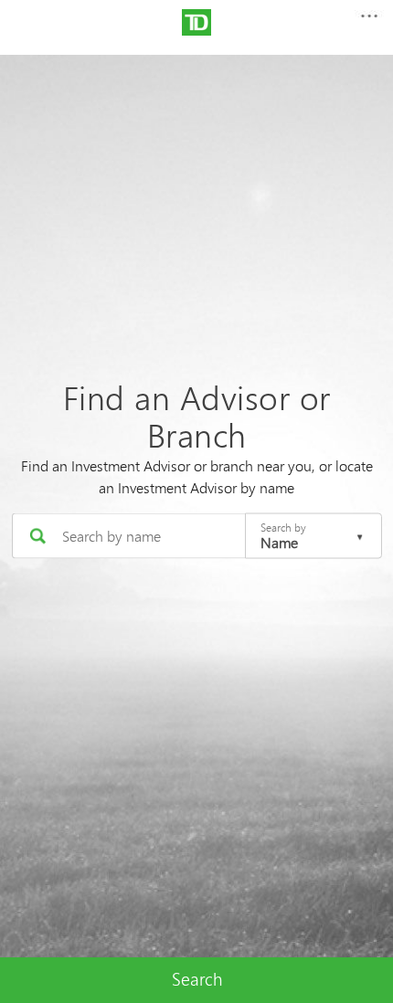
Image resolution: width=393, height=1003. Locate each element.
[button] (368, 21)
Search (197, 978)
